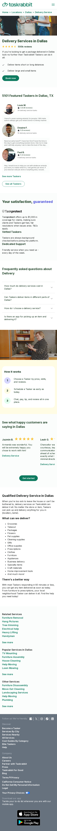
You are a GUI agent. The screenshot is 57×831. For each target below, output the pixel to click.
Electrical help (10, 628)
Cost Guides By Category (15, 741)
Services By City (10, 731)
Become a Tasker (11, 728)
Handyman (8, 636)
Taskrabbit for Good (12, 770)
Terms (5, 777)
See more (7, 642)
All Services (8, 737)
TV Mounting (9, 653)
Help (4, 747)
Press (5, 767)
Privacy (15, 777)
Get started (28, 478)
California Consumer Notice (16, 781)
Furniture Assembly (13, 657)
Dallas (28, 12)
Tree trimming (10, 625)
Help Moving (9, 664)
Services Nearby (10, 734)
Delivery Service (10, 455)
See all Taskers (13, 184)
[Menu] (53, 4)
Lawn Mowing (10, 668)
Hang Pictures (10, 621)
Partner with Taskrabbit (14, 764)
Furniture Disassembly (15, 685)
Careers (6, 760)
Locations (17, 12)
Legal (5, 788)
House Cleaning (11, 660)
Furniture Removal (12, 617)
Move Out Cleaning (13, 689)
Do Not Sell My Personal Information (21, 785)
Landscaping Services (15, 692)
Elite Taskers (9, 744)
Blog (4, 773)
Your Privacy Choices (13, 792)
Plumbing (7, 700)
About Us (7, 757)
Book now (11, 78)
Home (5, 12)
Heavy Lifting (10, 632)
